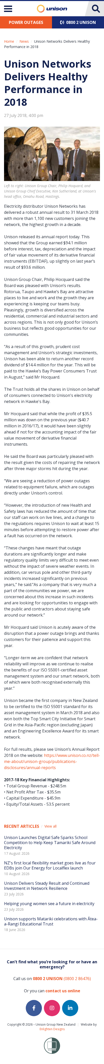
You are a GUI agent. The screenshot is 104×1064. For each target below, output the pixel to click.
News (24, 41)
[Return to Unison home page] (52, 9)
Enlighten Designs (52, 1029)
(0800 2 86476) (62, 978)
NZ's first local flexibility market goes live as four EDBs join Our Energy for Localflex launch (50, 865)
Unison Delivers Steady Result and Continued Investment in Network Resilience (46, 885)
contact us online (62, 991)
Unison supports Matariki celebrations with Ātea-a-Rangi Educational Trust (51, 921)
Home (9, 41)
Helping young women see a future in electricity (49, 903)
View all (50, 826)
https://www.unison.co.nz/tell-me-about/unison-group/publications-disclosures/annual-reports (52, 761)
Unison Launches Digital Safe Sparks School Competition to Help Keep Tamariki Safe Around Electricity (49, 842)
